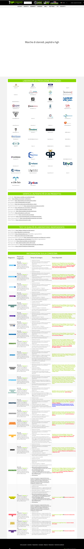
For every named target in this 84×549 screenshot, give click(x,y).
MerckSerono (15, 139)
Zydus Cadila (33, 185)
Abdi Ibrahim (32, 87)
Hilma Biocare (15, 132)
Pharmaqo (15, 159)
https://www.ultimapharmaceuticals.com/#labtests (31, 244)
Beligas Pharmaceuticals (67, 94)
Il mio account (23, 544)
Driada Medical (14, 118)
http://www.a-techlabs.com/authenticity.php (24, 197)
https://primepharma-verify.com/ (22, 213)
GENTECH (49, 125)
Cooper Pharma (15, 108)
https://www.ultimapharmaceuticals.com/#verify (31, 218)
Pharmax (32, 159)
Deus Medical (32, 108)
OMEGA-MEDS (67, 139)
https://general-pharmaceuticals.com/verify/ (34, 206)
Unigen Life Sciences (32, 172)
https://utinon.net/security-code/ (23, 220)
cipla (67, 101)
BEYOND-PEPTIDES (15, 101)
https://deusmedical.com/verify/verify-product (25, 200)
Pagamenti (32, 6)
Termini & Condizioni (59, 544)
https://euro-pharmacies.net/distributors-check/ (26, 204)
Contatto (26, 6)
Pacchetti (62, 6)
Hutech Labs (50, 132)
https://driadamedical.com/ (21, 234)
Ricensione (51, 544)
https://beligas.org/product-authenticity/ (21, 199)
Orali (45, 6)
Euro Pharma (67, 118)
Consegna (39, 6)
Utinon (67, 172)
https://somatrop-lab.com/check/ (26, 214)
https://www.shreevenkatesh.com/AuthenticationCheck (28, 216)
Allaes (67, 87)
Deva (50, 108)
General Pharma (15, 125)
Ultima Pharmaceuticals (15, 172)
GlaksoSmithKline (67, 125)
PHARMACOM (67, 146)
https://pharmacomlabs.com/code (24, 209)
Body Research (50, 101)
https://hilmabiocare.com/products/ (23, 239)
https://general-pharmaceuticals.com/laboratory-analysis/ (37, 237)
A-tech (15, 87)
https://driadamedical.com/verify (22, 202)
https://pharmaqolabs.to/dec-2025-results (25, 242)
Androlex (15, 94)
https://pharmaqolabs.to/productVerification (26, 211)
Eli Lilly (32, 118)
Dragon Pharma (66, 108)
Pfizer (32, 146)
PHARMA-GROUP (50, 146)
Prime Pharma (49, 159)
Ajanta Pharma (49, 87)
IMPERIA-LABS (67, 132)
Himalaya (32, 132)
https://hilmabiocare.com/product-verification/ (25, 207)
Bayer (50, 94)
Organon (15, 146)
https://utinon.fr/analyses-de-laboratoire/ (24, 246)
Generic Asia (33, 125)
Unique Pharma (49, 172)
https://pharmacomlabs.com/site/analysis (26, 241)
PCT (57, 6)
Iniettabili (51, 6)
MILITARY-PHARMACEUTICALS (32, 139)
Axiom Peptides (32, 94)
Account (20, 6)
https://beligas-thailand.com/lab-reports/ (25, 230)
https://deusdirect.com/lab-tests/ (22, 232)
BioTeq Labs (32, 101)
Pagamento (35, 544)
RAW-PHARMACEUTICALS (67, 159)
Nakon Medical (50, 139)
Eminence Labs (50, 118)
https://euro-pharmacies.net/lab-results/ (24, 235)
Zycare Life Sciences (15, 185)
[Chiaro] (25, 2)
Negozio (46, 544)
